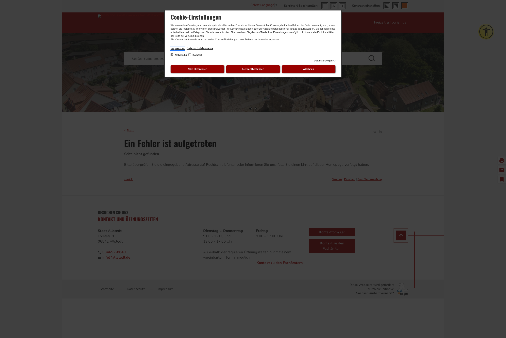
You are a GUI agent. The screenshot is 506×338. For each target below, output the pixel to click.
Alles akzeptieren (197, 69)
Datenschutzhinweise (200, 48)
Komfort (197, 55)
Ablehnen (308, 69)
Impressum (178, 48)
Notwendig (180, 55)
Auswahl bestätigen (253, 69)
